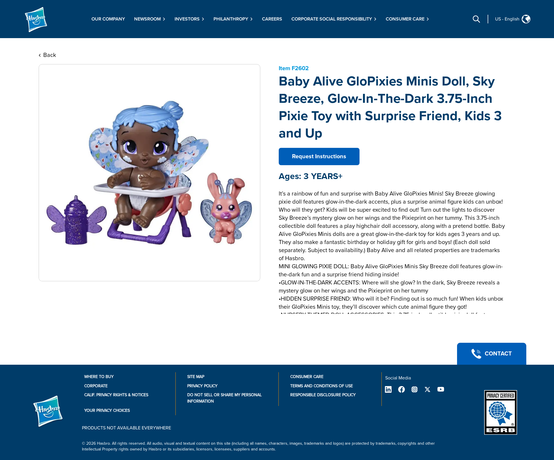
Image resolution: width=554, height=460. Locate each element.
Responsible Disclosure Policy (323, 394)
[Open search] (476, 19)
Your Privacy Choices (107, 410)
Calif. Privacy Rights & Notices (116, 394)
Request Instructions (319, 156)
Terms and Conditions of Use (321, 385)
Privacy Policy (202, 385)
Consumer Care (306, 376)
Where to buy (99, 376)
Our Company (108, 19)
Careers (272, 19)
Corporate (96, 385)
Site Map (195, 376)
